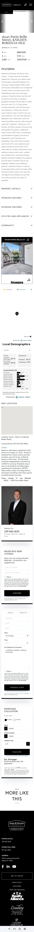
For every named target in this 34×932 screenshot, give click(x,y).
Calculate (17, 752)
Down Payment (9, 733)
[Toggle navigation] (30, 5)
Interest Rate (8, 741)
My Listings (7, 534)
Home (3, 478)
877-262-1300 (6, 850)
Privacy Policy (22, 586)
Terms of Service (12, 694)
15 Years (18, 719)
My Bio (6, 536)
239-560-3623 (25, 4)
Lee (21, 478)
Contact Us (10, 612)
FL (17, 478)
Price (6, 725)
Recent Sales (14, 534)
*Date (6, 633)
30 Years (9, 719)
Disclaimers (17, 886)
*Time (6, 640)
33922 (6, 480)
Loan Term (8, 716)
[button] (3, 21)
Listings (11, 478)
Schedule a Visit (23, 612)
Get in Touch (17, 876)
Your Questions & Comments (13, 647)
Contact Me (22, 534)
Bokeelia (28, 478)
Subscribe (17, 593)
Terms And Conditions (17, 890)
